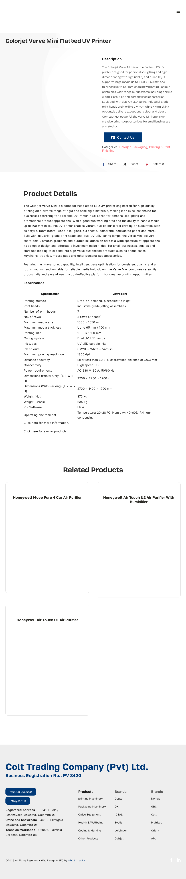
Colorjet (125, 147)
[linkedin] (179, 860)
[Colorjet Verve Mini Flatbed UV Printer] (44, 89)
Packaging (139, 147)
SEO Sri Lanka (76, 860)
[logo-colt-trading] (19, 5)
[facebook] (171, 860)
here (35, 423)
